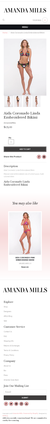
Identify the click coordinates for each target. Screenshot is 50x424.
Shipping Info (9, 341)
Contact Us (8, 332)
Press (6, 375)
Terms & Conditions (11, 350)
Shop (6, 307)
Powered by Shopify (30, 413)
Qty (9, 138)
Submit (25, 398)
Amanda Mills (18, 413)
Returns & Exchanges (12, 346)
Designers (7, 311)
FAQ (5, 336)
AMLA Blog (8, 316)
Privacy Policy (9, 355)
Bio (5, 370)
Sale (5, 321)
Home (5, 33)
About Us (7, 366)
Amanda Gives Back (11, 380)
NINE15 (5, 416)
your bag (37, 20)
